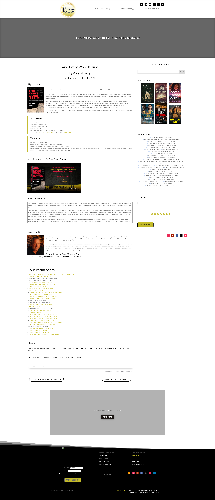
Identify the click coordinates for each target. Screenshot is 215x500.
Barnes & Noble (50, 133)
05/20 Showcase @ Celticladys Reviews (43, 324)
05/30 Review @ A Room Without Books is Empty (45, 334)
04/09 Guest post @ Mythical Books (41, 288)
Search (182, 72)
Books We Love (137, 462)
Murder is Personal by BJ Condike (107, 410)
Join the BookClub (105, 465)
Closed (43, 367)
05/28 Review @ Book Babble (39, 330)
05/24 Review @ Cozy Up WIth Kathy (41, 328)
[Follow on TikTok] (162, 4)
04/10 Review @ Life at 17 (37, 290)
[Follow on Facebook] (154, 4)
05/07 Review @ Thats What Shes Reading (43, 316)
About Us (107, 474)
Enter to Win (145, 225)
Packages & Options (138, 453)
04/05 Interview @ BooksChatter (40, 282)
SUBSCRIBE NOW (73, 480)
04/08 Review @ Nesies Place (38, 286)
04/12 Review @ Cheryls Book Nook (40, 294)
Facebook (77, 257)
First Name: (66, 467)
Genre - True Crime (120, 371)
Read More (107, 417)
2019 (39, 367)
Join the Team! (103, 456)
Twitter (66, 257)
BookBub (58, 257)
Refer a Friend (103, 459)
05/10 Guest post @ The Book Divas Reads (43, 318)
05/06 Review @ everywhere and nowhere (43, 314)
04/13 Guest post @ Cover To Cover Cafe (43, 296)
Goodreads (67, 133)
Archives (139, 201)
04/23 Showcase (34, 306)
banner (106, 371)
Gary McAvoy (111, 371)
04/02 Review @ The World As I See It (41, 276)
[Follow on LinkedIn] (154, 473)
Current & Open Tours (106, 453)
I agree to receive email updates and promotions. (74, 474)
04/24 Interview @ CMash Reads (40, 310)
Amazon (41, 133)
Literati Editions (129, 371)
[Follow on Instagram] (146, 4)
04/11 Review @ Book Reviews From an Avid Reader (46, 292)
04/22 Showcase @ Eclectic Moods (41, 304)
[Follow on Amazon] (141, 4)
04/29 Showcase (35, 312)
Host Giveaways (104, 462)
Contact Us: (120, 490)
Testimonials (136, 456)
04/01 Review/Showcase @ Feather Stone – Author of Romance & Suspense (54, 274)
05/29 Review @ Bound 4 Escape (40, 332)
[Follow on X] (158, 4)
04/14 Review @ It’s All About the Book (42, 298)
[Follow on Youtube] (150, 4)
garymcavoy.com (35, 257)
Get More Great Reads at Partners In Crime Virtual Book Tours (55, 357)
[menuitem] (151, 9)
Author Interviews (138, 464)
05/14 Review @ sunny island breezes (42, 320)
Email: (66, 470)
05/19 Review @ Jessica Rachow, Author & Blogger (47, 322)
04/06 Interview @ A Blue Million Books (42, 284)
